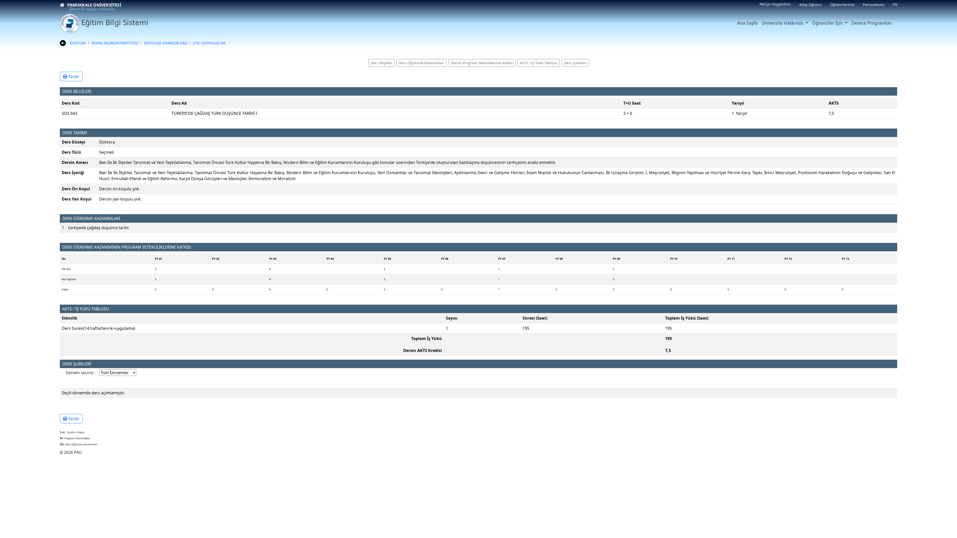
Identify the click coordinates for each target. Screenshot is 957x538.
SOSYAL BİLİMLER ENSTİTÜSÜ (115, 43)
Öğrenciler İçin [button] (828, 23)
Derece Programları (872, 23)
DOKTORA (78, 43)
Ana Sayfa (747, 23)
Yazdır (73, 76)
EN (895, 4)
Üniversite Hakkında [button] (783, 23)
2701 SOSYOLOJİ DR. (209, 43)
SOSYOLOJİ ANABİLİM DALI (166, 43)
